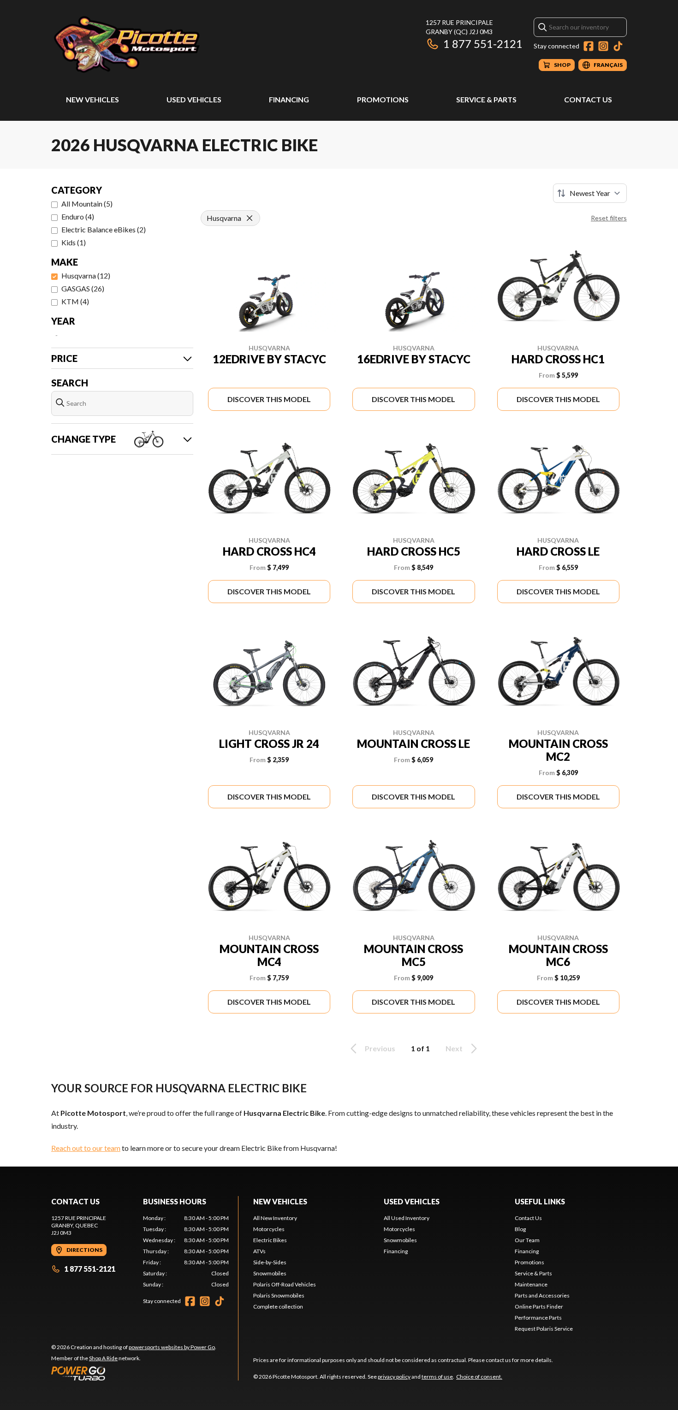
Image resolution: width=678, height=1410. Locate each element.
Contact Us (588, 99)
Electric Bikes (270, 1240)
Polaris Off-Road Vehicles (284, 1284)
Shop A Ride (103, 1358)
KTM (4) (75, 301)
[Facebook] (588, 46)
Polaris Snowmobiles (278, 1295)
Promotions (383, 99)
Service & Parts (486, 99)
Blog (520, 1229)
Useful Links (540, 1201)
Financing (289, 99)
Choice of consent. (479, 1376)
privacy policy (394, 1376)
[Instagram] (603, 46)
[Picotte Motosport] (166, 44)
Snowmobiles (269, 1273)
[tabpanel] (186, 1251)
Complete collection (278, 1306)
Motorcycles (269, 1229)
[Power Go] (133, 1373)
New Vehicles (92, 99)
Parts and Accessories (542, 1295)
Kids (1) (73, 242)
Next (454, 1048)
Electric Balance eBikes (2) (103, 229)
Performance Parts (538, 1317)
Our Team (527, 1240)
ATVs (259, 1251)
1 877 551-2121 (483, 43)
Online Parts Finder (539, 1306)
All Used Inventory (406, 1217)
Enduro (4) (77, 216)
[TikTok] (618, 46)
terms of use (437, 1376)
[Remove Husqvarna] (249, 218)
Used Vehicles (194, 99)
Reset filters (609, 218)
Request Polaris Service (544, 1328)
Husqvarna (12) (85, 275)
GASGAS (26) (82, 288)
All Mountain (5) (87, 203)
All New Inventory (275, 1217)
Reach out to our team (85, 1147)
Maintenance (531, 1284)
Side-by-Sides (269, 1262)
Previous (380, 1048)
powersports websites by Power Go (172, 1347)
